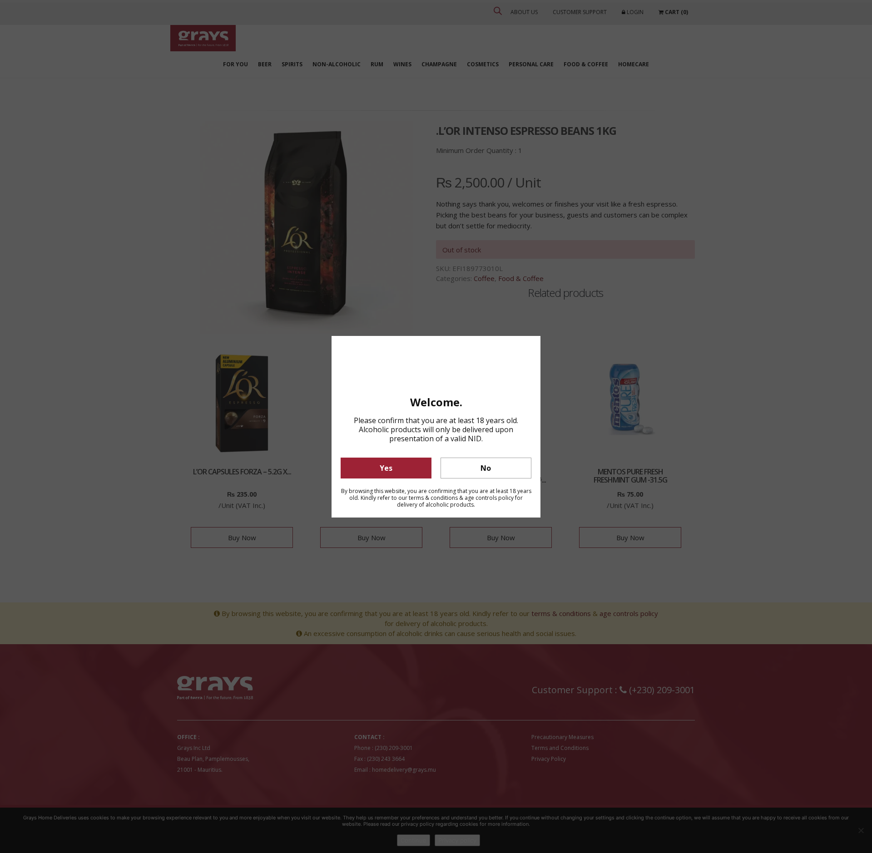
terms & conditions (433, 498)
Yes (386, 468)
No (486, 468)
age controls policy (489, 498)
